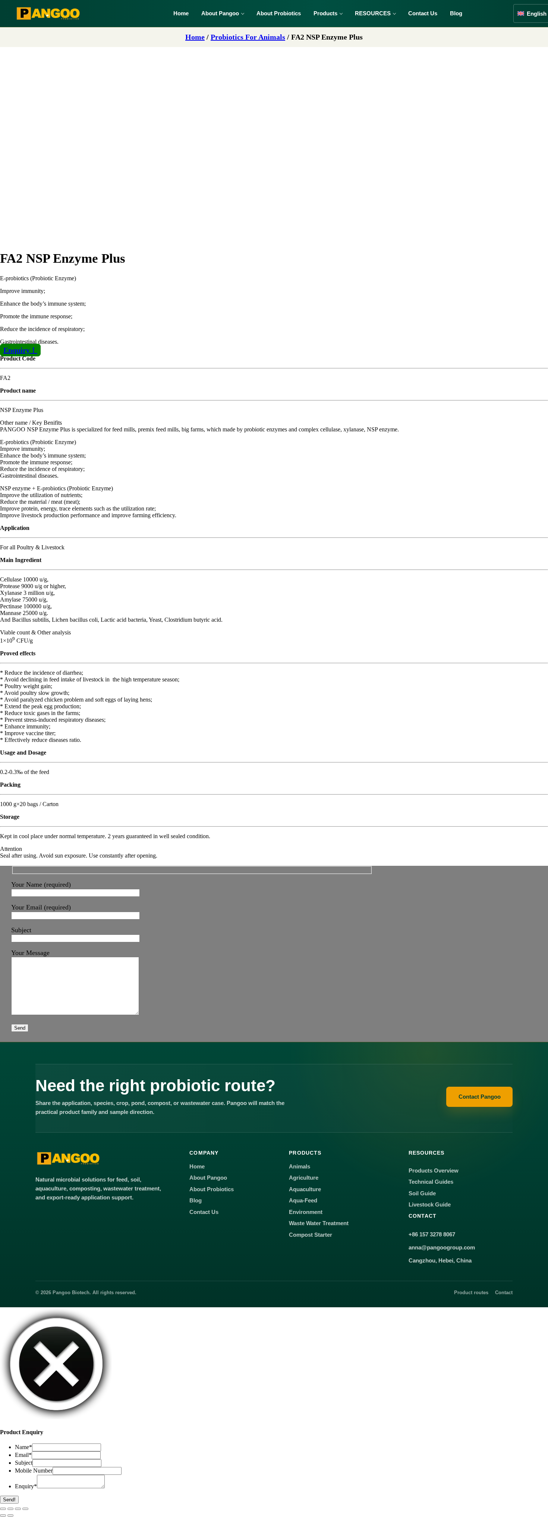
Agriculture (303, 1178)
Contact (504, 1292)
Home (181, 13)
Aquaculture (305, 1189)
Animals (299, 1167)
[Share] (18, 1509)
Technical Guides (431, 1182)
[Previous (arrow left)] (3, 1515)
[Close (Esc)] (25, 1509)
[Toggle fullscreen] (10, 1509)
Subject (21, 930)
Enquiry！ (20, 350)
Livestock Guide (430, 1205)
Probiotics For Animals (248, 37)
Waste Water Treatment (319, 1223)
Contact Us (422, 13)
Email (23, 1455)
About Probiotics (278, 13)
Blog (456, 13)
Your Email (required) (41, 907)
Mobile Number (34, 1470)
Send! (9, 1499)
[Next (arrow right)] (10, 1515)
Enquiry (26, 1486)
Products (325, 13)
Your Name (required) (41, 884)
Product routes (471, 1292)
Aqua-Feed (303, 1201)
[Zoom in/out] (3, 1509)
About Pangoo (220, 13)
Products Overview (434, 1171)
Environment (305, 1212)
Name (23, 1447)
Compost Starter (310, 1235)
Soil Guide (422, 1193)
